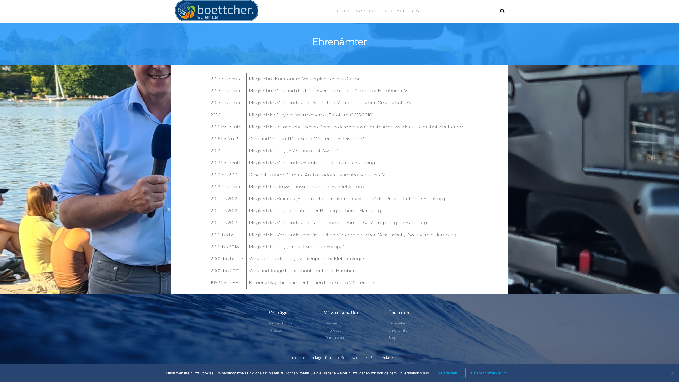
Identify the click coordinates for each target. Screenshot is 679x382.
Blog (416, 10)
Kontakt (395, 10)
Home (344, 10)
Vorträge (368, 10)
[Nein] (672, 373)
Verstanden (447, 373)
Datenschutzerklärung (489, 373)
